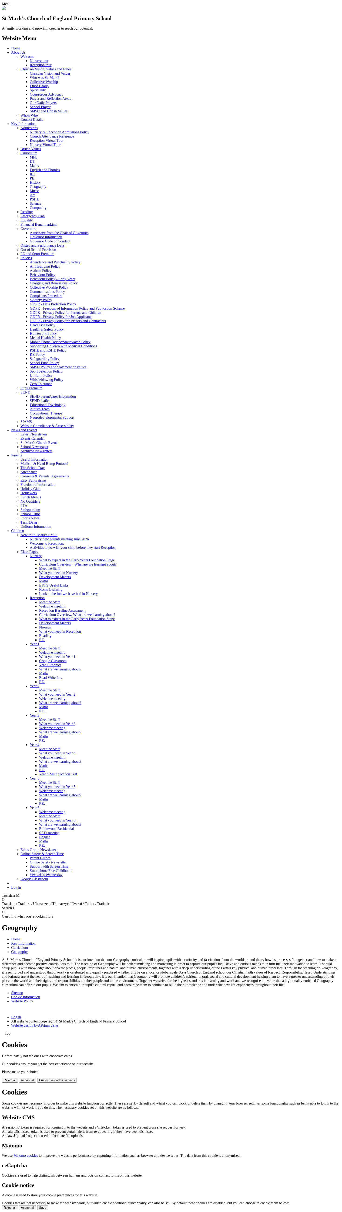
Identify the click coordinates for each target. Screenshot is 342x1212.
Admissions (29, 128)
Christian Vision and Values (50, 73)
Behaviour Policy (42, 275)
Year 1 (34, 644)
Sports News (29, 518)
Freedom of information (37, 485)
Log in (16, 887)
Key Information (23, 124)
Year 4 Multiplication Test (58, 774)
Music (34, 191)
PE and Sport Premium (37, 254)
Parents (16, 455)
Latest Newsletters (33, 434)
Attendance (28, 472)
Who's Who (29, 115)
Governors (28, 229)
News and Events (24, 430)
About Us (18, 52)
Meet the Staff (49, 568)
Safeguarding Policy (45, 359)
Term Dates (28, 522)
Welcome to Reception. (47, 543)
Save (42, 1207)
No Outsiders (30, 501)
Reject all (10, 1080)
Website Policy (22, 1001)
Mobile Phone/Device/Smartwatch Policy (60, 342)
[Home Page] (4, 8)
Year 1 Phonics (50, 665)
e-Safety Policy (41, 300)
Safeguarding (30, 510)
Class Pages (29, 552)
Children (17, 531)
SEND (25, 392)
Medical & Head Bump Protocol (44, 464)
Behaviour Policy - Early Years (52, 279)
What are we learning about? (60, 669)
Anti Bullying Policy (45, 266)
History (35, 182)
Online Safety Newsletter (48, 862)
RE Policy (37, 354)
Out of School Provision (38, 250)
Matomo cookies (25, 1155)
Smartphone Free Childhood (50, 871)
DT (32, 161)
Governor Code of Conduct (50, 241)
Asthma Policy (40, 271)
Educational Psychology (47, 405)
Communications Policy (47, 292)
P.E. (42, 640)
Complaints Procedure (46, 296)
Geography (38, 187)
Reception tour (40, 65)
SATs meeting (49, 833)
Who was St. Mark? (44, 77)
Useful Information (34, 459)
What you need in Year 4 (57, 753)
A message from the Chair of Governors (59, 233)
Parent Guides (40, 858)
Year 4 (34, 745)
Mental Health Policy (45, 338)
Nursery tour (39, 61)
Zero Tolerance (41, 384)
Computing (38, 208)
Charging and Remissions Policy (54, 283)
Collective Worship (44, 82)
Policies (26, 258)
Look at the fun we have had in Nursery (68, 594)
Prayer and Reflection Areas (50, 98)
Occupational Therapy (46, 413)
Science (35, 203)
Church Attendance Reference (52, 136)
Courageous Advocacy (46, 94)
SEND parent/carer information (53, 396)
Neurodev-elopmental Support (52, 417)
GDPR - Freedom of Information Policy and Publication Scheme (77, 308)
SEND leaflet (40, 401)
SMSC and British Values (48, 111)
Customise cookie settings (57, 1080)
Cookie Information (25, 997)
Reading (26, 212)
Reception (37, 598)
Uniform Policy (41, 375)
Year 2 (34, 686)
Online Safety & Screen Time (42, 854)
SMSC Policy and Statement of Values (58, 367)
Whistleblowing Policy (46, 380)
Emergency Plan (32, 216)
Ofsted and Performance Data (42, 245)
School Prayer (40, 107)
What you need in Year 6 (57, 820)
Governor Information (46, 237)
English (44, 837)
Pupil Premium (31, 388)
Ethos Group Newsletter (38, 850)
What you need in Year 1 (57, 657)
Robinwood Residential (56, 829)
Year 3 (34, 715)
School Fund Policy (44, 363)
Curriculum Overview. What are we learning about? (77, 615)
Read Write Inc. (50, 678)
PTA (23, 506)
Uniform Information (35, 526)
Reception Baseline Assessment (62, 610)
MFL (33, 157)
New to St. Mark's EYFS (38, 535)
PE (32, 178)
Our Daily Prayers (43, 103)
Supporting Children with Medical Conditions (63, 346)
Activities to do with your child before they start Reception (73, 547)
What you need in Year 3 (57, 724)
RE (32, 174)
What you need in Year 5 (57, 787)
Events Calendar (32, 438)
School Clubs (30, 514)
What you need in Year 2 (57, 694)
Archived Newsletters (36, 451)
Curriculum (28, 153)
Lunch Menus (30, 497)
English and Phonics (45, 170)
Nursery (36, 556)
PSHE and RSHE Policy (48, 350)
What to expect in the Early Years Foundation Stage (77, 560)
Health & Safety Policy (47, 329)
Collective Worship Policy (49, 287)
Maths (34, 166)
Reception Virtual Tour (47, 140)
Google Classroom (53, 661)
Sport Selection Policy (46, 371)
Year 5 (34, 778)
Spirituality (38, 90)
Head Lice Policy (42, 325)
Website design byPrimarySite (34, 1025)
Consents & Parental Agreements (44, 476)
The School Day (32, 468)
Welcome (27, 57)
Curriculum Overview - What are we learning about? (78, 564)
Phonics (45, 627)
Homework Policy (43, 333)
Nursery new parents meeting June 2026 (59, 539)
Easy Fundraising (33, 480)
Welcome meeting (52, 606)
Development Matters (55, 577)
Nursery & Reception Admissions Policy (59, 132)
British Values (30, 149)
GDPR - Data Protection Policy (53, 304)
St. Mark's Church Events (39, 443)
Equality (26, 220)
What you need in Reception (60, 631)
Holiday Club (30, 489)
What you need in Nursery (58, 573)
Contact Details (31, 119)
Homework (28, 493)
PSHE (34, 199)
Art (32, 195)
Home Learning (50, 589)
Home (15, 48)
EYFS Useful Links (53, 585)
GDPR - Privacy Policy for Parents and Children (65, 312)
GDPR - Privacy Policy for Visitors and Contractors (68, 321)
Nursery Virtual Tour (45, 145)
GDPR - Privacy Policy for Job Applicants (61, 317)
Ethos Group (39, 86)
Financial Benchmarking (38, 224)
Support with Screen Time (49, 866)
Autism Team (40, 409)
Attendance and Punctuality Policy (55, 262)
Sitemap (17, 993)
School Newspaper (34, 447)
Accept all (27, 1080)
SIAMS (26, 422)
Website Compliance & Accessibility (47, 426)
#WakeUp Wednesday (46, 875)
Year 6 (34, 808)
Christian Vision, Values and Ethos (45, 69)
